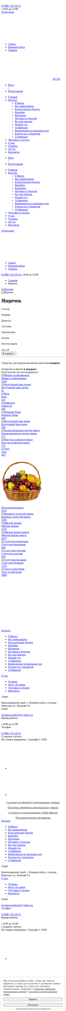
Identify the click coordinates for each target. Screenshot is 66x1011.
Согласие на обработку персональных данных (33, 802)
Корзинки (20, 115)
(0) (56, 79)
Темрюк (12, 50)
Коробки (20, 112)
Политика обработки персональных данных (33, 807)
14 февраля (21, 127)
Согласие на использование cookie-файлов (33, 812)
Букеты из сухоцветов (27, 133)
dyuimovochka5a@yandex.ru (17, 714)
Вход (11, 85)
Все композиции (24, 106)
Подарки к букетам (26, 118)
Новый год (21, 124)
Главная (12, 96)
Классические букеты (27, 109)
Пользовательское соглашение (33, 817)
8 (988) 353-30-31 (11, 5)
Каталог (12, 100)
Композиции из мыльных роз (32, 130)
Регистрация (15, 91)
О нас (11, 142)
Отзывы (12, 146)
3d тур (11, 149)
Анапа (12, 44)
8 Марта (19, 103)
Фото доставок (16, 684)
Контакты (13, 152)
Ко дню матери (23, 121)
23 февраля (21, 136)
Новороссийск (16, 47)
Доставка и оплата (18, 139)
